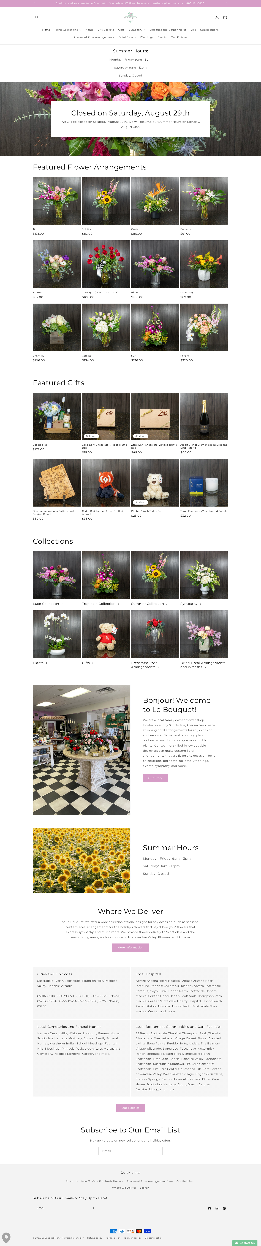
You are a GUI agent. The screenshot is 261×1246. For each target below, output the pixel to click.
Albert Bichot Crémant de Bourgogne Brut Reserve (203, 446)
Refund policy (94, 1238)
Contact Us (246, 1242)
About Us (72, 1181)
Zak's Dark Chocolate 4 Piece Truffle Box (104, 446)
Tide (35, 229)
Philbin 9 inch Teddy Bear (147, 511)
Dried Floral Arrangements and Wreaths (202, 665)
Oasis (134, 229)
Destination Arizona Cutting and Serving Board (53, 512)
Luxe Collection (46, 604)
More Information (131, 947)
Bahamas (186, 229)
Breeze (37, 292)
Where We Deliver (124, 1187)
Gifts (86, 663)
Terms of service (133, 1238)
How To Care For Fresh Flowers (102, 1181)
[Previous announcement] (34, 3)
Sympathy (189, 604)
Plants (38, 663)
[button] (37, 17)
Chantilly (38, 355)
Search (144, 1187)
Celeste (86, 355)
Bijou (134, 292)
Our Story (155, 778)
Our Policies (131, 1107)
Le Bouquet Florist (51, 1238)
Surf (133, 355)
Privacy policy (113, 1238)
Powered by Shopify (73, 1238)
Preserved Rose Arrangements (144, 665)
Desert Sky (187, 292)
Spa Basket (40, 444)
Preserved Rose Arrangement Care (150, 1181)
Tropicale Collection (99, 604)
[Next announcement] (227, 3)
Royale (184, 355)
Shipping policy (153, 1238)
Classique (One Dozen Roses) (100, 292)
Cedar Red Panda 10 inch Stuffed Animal (102, 512)
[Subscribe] (158, 1151)
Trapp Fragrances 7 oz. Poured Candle (204, 511)
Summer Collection (147, 604)
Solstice (87, 229)
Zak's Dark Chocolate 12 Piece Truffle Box (154, 446)
